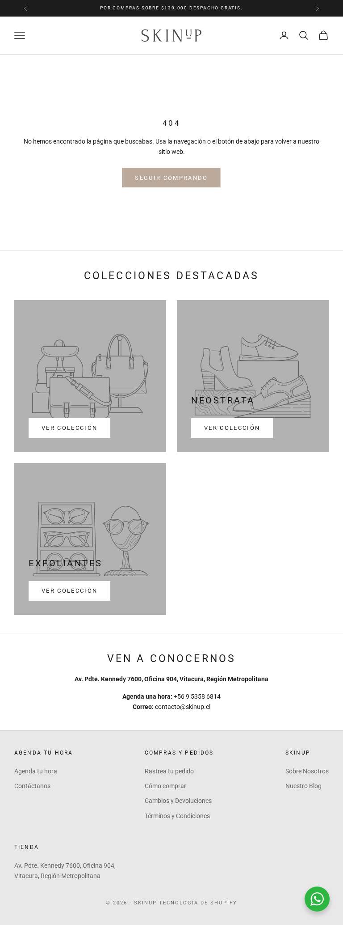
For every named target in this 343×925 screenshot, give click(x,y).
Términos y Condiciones (177, 815)
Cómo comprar (165, 785)
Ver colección (69, 427)
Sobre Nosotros (307, 771)
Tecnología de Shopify (198, 903)
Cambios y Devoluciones (178, 800)
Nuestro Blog (303, 785)
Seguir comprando (171, 177)
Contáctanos (32, 785)
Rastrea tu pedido (169, 771)
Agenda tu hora (35, 771)
